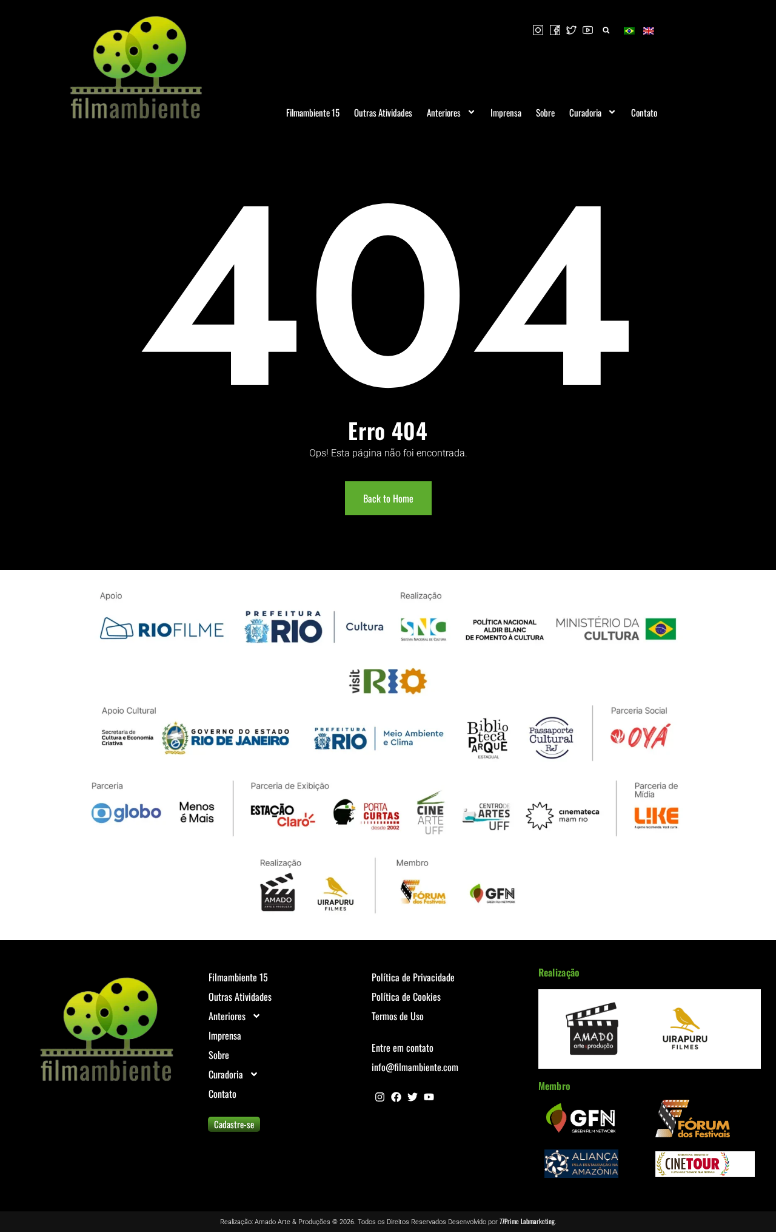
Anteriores (444, 112)
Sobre (545, 112)
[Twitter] (412, 1097)
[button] (606, 30)
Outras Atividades (383, 112)
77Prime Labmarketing (527, 1221)
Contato (644, 112)
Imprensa (505, 112)
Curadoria (585, 112)
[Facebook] (396, 1097)
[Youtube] (429, 1097)
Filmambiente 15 (313, 112)
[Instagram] (380, 1097)
